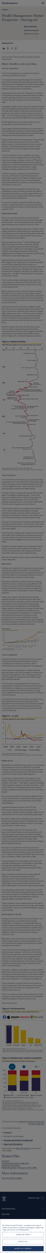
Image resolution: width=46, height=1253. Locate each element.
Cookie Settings (23, 1234)
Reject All (22, 1241)
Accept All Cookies (23, 1248)
